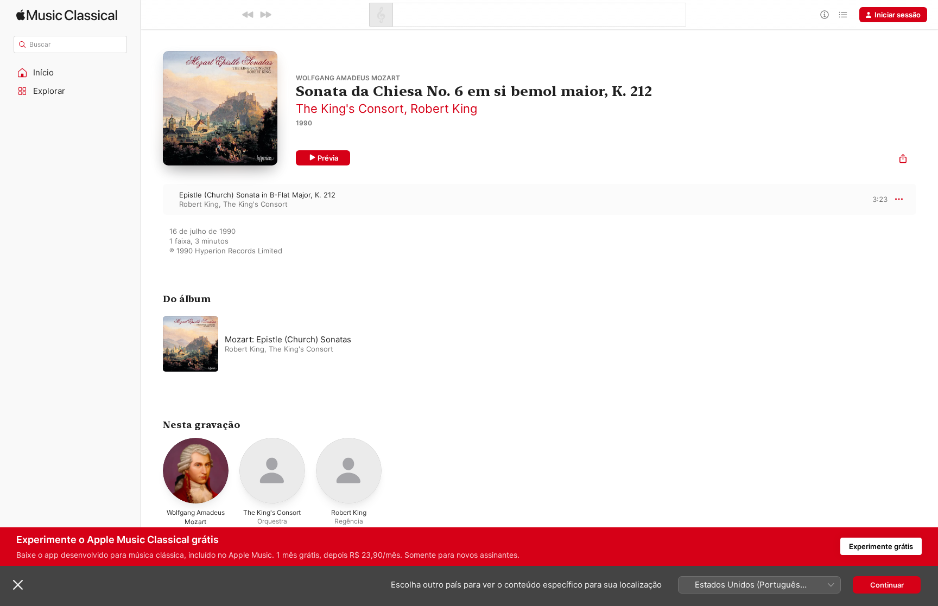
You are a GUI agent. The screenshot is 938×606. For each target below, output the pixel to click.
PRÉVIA (878, 199)
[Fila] (843, 14)
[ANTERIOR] (248, 14)
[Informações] (824, 14)
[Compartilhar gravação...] (903, 160)
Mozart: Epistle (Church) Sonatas (288, 339)
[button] (70, 73)
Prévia (328, 158)
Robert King (443, 108)
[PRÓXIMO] (265, 14)
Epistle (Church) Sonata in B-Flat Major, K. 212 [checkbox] (257, 194)
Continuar (887, 585)
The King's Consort (350, 108)
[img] (66, 15)
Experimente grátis (881, 546)
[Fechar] (18, 585)
